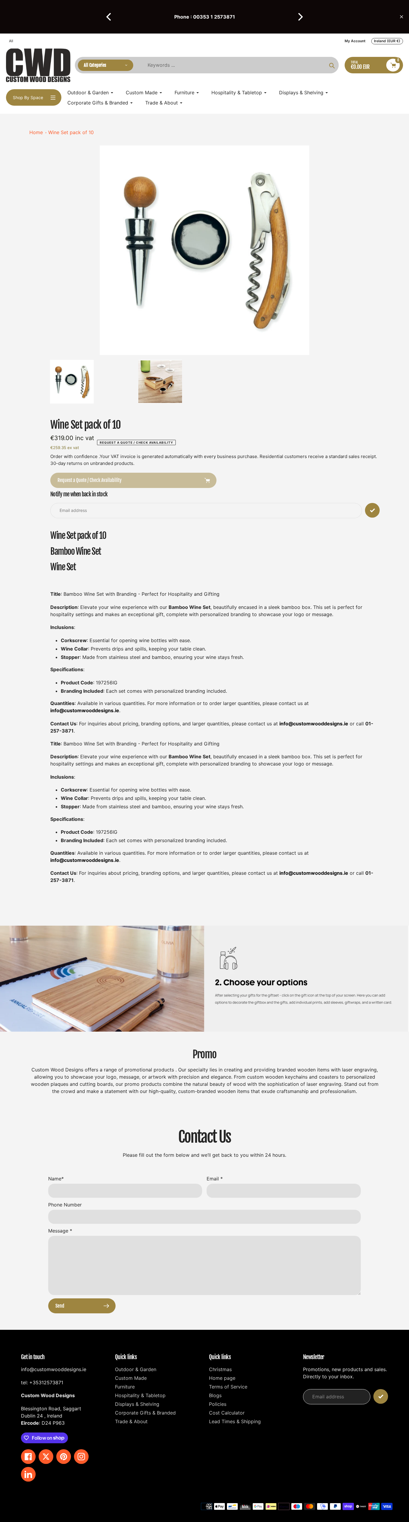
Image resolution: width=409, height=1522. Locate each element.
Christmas (220, 1369)
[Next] (299, 16)
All (11, 41)
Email (215, 1179)
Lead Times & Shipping (235, 1421)
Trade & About (131, 1421)
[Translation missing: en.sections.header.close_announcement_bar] (402, 17)
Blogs (215, 1395)
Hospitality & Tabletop (140, 1395)
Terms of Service (228, 1387)
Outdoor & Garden (135, 1369)
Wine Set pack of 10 (71, 132)
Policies (217, 1404)
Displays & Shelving (137, 1404)
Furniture (125, 1387)
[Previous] (109, 16)
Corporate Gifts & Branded (145, 1413)
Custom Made (131, 1378)
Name (56, 1179)
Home (36, 132)
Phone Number (65, 1205)
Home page (222, 1378)
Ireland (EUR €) (387, 41)
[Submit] (380, 1396)
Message (60, 1231)
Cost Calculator (227, 1413)
